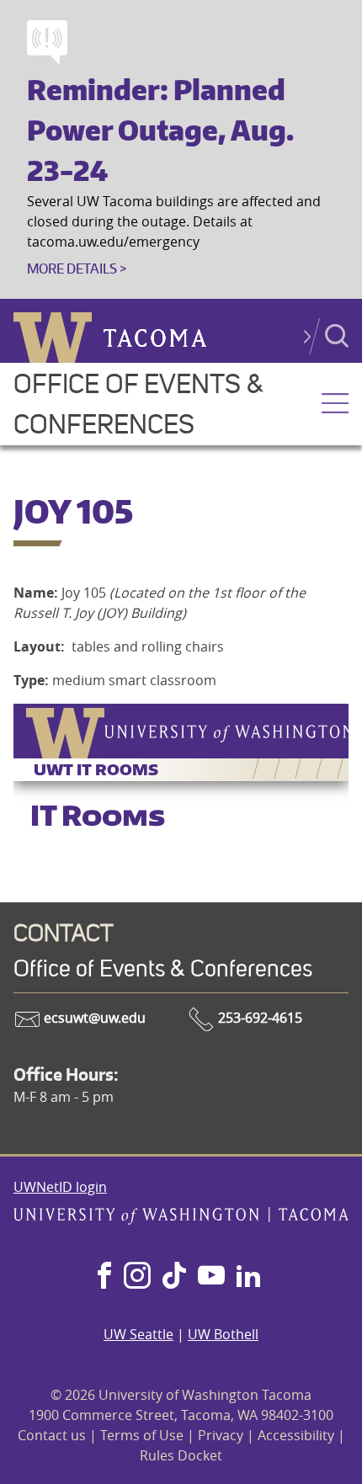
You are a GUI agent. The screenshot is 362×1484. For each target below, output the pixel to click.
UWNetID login (60, 1187)
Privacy (220, 1435)
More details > (76, 268)
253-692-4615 (258, 1017)
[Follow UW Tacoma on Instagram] (137, 1277)
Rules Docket (181, 1455)
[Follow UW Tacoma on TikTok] (174, 1277)
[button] (335, 405)
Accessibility (296, 1435)
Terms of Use (142, 1435)
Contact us (52, 1435)
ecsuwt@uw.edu (93, 1017)
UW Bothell (223, 1334)
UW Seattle (138, 1334)
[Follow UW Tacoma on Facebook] (104, 1277)
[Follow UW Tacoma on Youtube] (211, 1277)
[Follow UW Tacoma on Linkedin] (248, 1277)
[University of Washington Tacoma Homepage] (181, 1219)
